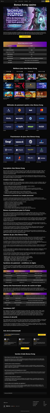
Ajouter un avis (42, 334)
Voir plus (25, 348)
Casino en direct (18, 71)
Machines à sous (40, 71)
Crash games (30, 71)
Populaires (8, 71)
